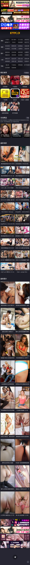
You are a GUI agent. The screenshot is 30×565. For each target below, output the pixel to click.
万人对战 (20, 39)
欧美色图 (20, 52)
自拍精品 (20, 46)
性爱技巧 (27, 61)
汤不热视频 (27, 65)
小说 (2, 60)
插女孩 (7, 65)
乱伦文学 (14, 58)
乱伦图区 (20, 55)
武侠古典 (27, 58)
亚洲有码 (7, 48)
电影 (2, 47)
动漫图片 (27, 52)
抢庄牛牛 (27, 42)
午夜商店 (14, 65)
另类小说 (14, 61)
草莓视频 (20, 65)
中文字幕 (14, 48)
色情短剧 (14, 67)
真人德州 (14, 39)
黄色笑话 (20, 61)
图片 (2, 53)
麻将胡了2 (7, 42)
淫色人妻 (20, 58)
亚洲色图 (14, 52)
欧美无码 (14, 46)
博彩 (2, 41)
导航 (2, 66)
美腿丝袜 (7, 55)
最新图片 (3, 279)
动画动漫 (27, 46)
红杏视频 (7, 67)
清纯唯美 (14, 55)
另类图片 (27, 55)
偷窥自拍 (7, 52)
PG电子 (7, 39)
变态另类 (27, 48)
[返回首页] (28, 561)
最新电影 (3, 143)
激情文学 (7, 58)
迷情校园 (7, 61)
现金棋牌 (20, 42)
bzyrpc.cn (15, 33)
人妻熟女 (20, 48)
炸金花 (14, 42)
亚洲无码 (7, 46)
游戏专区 (27, 39)
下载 (27, 118)
